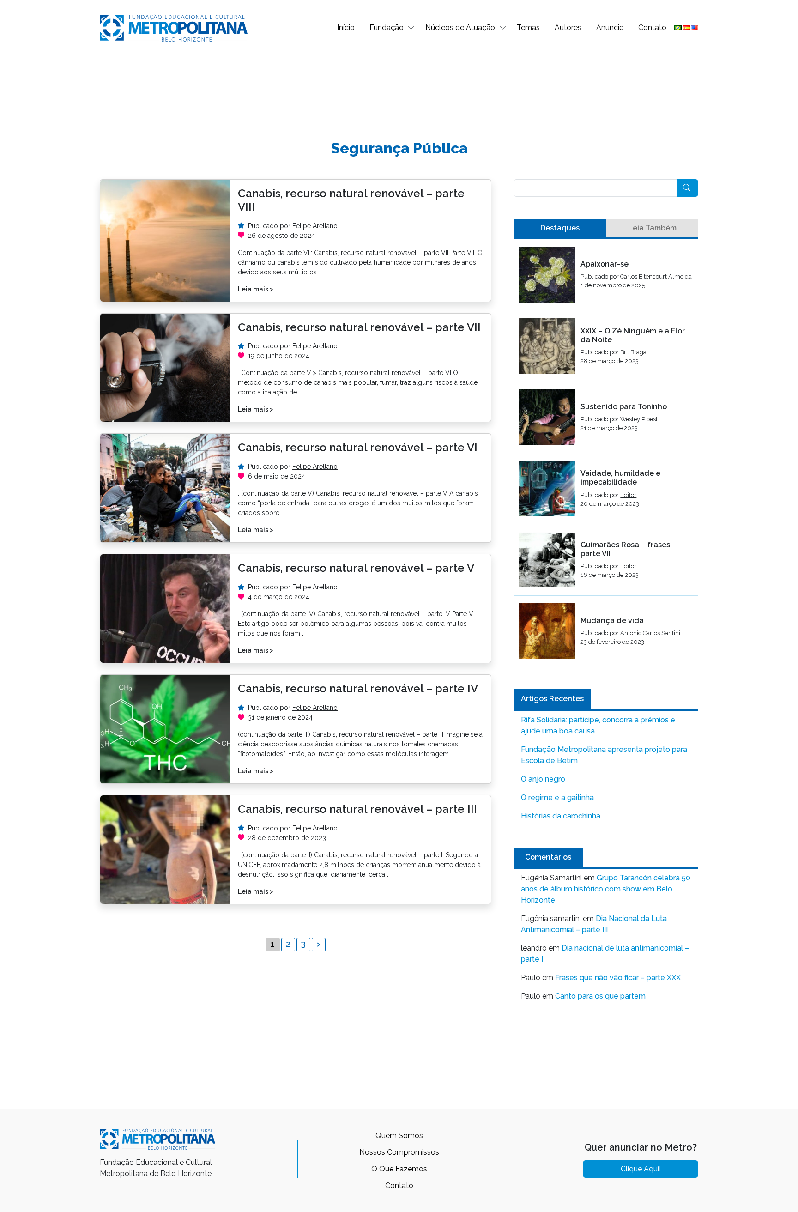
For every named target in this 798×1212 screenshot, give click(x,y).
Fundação (386, 27)
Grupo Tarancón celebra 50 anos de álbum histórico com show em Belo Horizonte (605, 888)
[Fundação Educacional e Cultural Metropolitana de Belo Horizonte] (174, 27)
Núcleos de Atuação (460, 27)
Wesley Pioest (639, 419)
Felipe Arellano (315, 226)
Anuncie (609, 27)
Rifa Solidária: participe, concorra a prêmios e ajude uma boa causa (598, 725)
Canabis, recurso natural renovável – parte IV (358, 688)
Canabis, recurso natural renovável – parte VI (358, 447)
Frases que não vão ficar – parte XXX (618, 977)
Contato (652, 27)
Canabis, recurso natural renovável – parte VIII (351, 200)
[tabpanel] (606, 457)
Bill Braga (633, 352)
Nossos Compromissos (399, 1152)
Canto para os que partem (600, 996)
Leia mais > (255, 289)
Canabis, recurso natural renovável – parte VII (359, 327)
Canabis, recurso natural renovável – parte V (356, 568)
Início (346, 27)
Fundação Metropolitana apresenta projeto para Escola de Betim (604, 755)
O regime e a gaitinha (557, 797)
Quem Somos (399, 1135)
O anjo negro (543, 779)
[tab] (560, 228)
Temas (528, 27)
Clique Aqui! (641, 1168)
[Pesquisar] (687, 188)
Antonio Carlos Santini (650, 633)
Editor (628, 494)
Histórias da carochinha (560, 816)
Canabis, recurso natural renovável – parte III (357, 809)
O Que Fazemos (399, 1168)
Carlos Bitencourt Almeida (656, 276)
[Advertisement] (399, 86)
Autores (568, 27)
